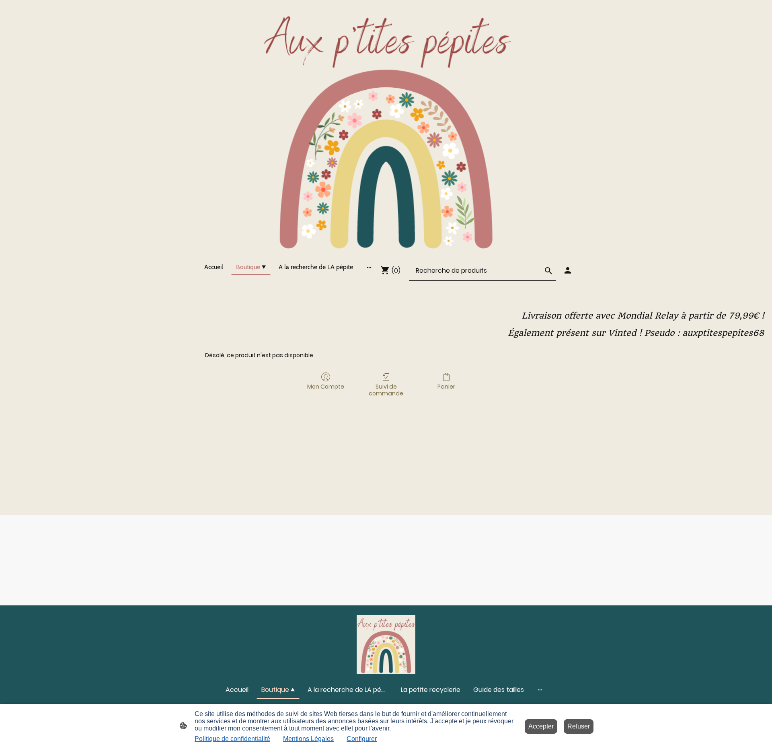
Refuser (578, 726)
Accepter (541, 726)
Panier (446, 386)
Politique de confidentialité (232, 738)
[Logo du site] (386, 128)
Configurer (362, 738)
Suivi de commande (386, 390)
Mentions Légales (308, 738)
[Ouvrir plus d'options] (369, 267)
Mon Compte (325, 386)
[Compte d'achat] (568, 270)
